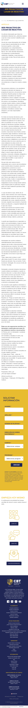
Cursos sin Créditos (14, 614)
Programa (9, 455)
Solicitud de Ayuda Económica (14, 623)
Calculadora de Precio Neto (14, 629)
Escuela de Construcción (14, 609)
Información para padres (14, 644)
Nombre (8, 406)
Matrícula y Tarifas (14, 627)
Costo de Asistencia (14, 626)
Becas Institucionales (14, 637)
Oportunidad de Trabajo (14, 664)
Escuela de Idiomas (14, 611)
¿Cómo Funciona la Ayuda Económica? (14, 624)
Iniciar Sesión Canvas (14, 665)
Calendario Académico (14, 617)
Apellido (8, 415)
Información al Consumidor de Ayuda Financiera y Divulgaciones (14, 630)
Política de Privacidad (14, 698)
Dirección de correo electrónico (12, 433)
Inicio (2, 20)
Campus (8, 443)
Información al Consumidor (10, 696)
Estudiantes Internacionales (14, 647)
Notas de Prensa (14, 661)
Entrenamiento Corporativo (14, 615)
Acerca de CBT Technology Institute (14, 656)
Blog (5, 20)
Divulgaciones (20, 696)
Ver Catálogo (14, 650)
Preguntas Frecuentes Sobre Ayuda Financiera (14, 632)
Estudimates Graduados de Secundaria (14, 646)
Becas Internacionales (14, 635)
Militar (14, 649)
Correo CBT (14, 667)
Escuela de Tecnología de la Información (14, 612)
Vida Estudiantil (14, 662)
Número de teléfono (12, 423)
